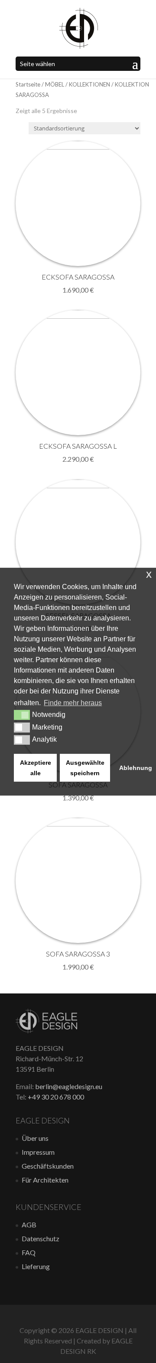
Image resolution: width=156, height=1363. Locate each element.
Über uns (35, 1138)
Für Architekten (45, 1180)
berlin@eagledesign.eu (68, 1086)
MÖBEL (54, 84)
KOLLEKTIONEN (89, 84)
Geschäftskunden (48, 1166)
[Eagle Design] (46, 1030)
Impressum (38, 1152)
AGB (29, 1224)
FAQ (29, 1252)
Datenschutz (40, 1238)
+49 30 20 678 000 (56, 1097)
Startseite (28, 84)
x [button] (149, 574)
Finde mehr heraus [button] (73, 702)
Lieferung (36, 1266)
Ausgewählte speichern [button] (85, 767)
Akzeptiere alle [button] (35, 767)
